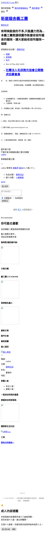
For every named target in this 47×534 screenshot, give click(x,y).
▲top (3, 182)
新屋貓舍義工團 (14, 18)
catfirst (3, 154)
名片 (8, 60)
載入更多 (5, 186)
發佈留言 (5, 201)
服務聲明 (26, 501)
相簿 (8, 54)
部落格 (9, 57)
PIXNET (11, 498)
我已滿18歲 (6, 529)
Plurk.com (22, 493)
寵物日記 (21, 49)
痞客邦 (16, 168)
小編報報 (20, 178)
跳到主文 (5, 25)
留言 (21, 168)
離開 (13, 529)
